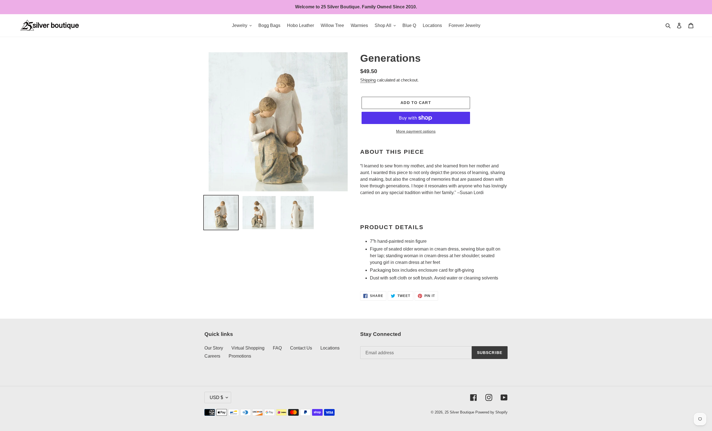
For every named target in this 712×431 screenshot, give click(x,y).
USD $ (216, 397)
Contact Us (301, 348)
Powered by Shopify (491, 412)
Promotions (240, 356)
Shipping (368, 80)
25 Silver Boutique (459, 412)
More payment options (416, 131)
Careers (212, 356)
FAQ (277, 348)
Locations (330, 348)
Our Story (213, 348)
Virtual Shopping (247, 348)
